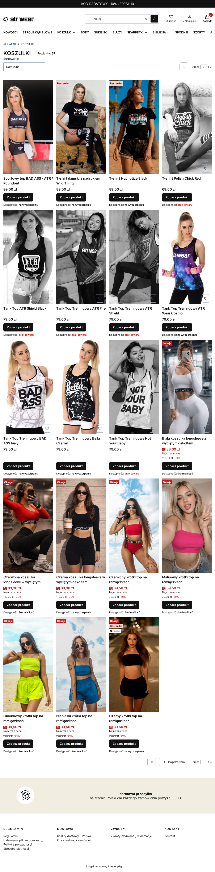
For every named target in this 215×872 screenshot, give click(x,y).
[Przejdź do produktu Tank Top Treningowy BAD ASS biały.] (28, 387)
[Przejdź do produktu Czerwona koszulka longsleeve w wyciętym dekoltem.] (28, 525)
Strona (195, 66)
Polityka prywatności (17, 844)
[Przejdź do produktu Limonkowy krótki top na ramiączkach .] (28, 664)
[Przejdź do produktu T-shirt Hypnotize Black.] (134, 127)
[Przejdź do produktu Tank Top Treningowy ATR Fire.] (81, 257)
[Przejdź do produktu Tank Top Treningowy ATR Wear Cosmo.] (187, 257)
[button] (154, 19)
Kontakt (170, 836)
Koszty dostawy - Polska (74, 836)
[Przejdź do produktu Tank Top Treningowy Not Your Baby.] (134, 387)
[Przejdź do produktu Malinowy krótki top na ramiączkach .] (187, 525)
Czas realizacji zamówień (74, 840)
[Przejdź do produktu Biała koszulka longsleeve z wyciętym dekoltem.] (187, 387)
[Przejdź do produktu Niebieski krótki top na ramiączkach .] (81, 664)
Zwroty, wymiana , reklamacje (131, 836)
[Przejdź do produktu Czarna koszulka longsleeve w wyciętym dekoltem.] (81, 525)
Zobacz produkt (18, 197)
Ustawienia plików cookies (21, 840)
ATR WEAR (9, 44)
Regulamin (10, 836)
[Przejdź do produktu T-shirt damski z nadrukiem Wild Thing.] (81, 127)
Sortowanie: (11, 58)
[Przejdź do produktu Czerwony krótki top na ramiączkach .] (134, 525)
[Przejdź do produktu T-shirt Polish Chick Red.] (187, 127)
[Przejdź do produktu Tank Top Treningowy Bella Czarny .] (81, 387)
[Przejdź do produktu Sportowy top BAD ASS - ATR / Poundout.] (28, 127)
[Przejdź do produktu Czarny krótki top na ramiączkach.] (134, 664)
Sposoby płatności (16, 848)
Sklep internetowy (103, 866)
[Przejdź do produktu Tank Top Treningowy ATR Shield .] (134, 257)
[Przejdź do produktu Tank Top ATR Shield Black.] (28, 257)
